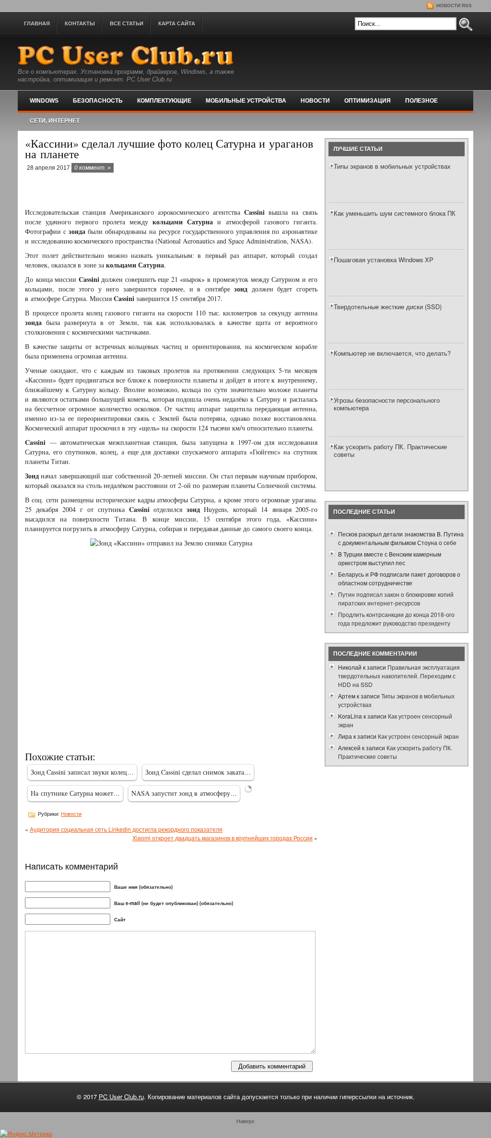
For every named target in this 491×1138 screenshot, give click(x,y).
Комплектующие (164, 100)
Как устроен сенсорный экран (418, 736)
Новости (315, 100)
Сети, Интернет (55, 120)
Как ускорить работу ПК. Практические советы (390, 450)
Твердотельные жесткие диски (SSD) (388, 306)
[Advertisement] (137, 190)
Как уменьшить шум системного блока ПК (395, 213)
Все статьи (126, 23)
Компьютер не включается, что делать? (392, 353)
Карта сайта (176, 23)
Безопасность (98, 100)
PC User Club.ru (121, 1096)
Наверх (245, 1121)
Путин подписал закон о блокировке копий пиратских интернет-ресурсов (396, 598)
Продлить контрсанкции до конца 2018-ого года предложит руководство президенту (396, 618)
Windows (44, 100)
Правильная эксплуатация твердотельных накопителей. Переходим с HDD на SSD (399, 675)
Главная (37, 23)
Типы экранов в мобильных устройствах (392, 166)
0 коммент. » (92, 167)
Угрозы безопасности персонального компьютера (387, 403)
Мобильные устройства (246, 100)
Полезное (421, 100)
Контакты (80, 23)
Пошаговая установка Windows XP (383, 259)
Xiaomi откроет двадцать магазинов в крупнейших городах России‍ (222, 838)
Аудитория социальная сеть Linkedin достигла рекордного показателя (126, 829)
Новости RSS (453, 5)
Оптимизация (367, 100)
